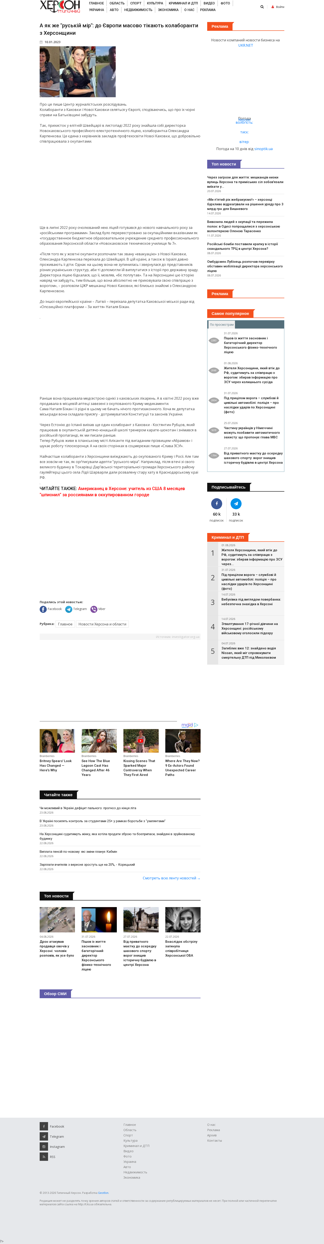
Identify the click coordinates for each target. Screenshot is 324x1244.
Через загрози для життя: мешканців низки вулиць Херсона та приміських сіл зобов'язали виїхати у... (245, 182)
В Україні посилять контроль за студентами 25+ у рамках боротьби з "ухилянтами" (103, 821)
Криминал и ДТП (183, 3)
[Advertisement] (120, 184)
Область (117, 3)
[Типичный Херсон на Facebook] (216, 503)
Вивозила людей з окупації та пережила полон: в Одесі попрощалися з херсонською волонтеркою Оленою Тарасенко (243, 226)
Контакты (214, 1140)
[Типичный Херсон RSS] (44, 1156)
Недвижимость (138, 10)
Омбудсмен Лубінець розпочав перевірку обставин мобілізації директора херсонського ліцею (245, 266)
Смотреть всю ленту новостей (172, 878)
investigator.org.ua (185, 637)
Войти (280, 7)
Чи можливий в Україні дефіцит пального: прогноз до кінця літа (88, 808)
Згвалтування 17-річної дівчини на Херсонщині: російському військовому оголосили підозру (250, 628)
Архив (212, 1135)
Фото (225, 3)
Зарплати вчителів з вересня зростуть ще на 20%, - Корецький (87, 865)
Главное (96, 3)
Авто (114, 10)
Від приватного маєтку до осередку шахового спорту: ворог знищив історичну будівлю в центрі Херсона (253, 458)
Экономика (168, 10)
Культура (155, 3)
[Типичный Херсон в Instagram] (44, 1146)
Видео (209, 3)
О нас (189, 10)
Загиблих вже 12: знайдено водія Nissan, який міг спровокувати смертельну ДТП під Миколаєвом (249, 653)
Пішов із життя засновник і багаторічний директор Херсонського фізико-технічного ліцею (96, 955)
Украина (96, 10)
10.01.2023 (52, 42)
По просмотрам (222, 324)
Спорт (135, 3)
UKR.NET (245, 45)
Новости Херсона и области (102, 624)
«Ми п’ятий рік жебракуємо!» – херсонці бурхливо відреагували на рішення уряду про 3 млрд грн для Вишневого (245, 204)
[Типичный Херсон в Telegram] (236, 503)
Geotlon (103, 1193)
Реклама (208, 10)
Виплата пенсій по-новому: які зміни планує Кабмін (78, 852)
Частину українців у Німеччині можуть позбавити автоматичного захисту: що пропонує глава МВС (252, 432)
